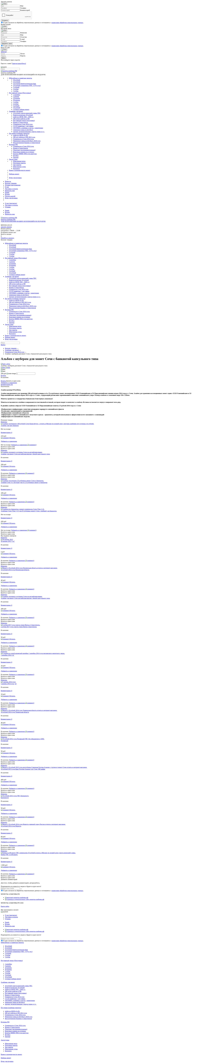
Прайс (7, 192)
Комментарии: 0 (6, 432)
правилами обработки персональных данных (67, 22)
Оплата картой (10, 196)
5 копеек (16, 96)
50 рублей (16, 80)
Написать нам (10, 190)
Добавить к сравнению (9, 383)
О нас (7, 187)
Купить (3, 375)
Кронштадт (5, 798)
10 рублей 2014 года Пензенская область (15, 570)
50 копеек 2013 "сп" (8, 541)
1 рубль (15, 91)
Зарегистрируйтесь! (19, 63)
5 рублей (16, 87)
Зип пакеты (17, 165)
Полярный (4, 741)
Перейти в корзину (7, 238)
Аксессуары (13, 159)
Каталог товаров (11, 183)
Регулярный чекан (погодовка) (24, 120)
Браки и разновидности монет (19, 170)
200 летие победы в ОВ (21, 119)
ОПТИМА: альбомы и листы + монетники (28, 128)
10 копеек (16, 98)
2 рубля (15, 89)
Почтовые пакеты (19, 163)
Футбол (15, 155)
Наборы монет (14, 174)
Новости (8, 181)
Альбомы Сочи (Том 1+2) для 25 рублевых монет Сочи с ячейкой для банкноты (29, 511)
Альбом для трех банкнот (10, 425)
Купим (7, 194)
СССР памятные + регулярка (23, 126)
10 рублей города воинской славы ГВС (27, 113)
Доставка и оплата (11, 189)
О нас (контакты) (11, 203)
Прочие (15, 157)
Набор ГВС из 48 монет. (9, 855)
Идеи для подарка (15, 178)
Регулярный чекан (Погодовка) (20, 93)
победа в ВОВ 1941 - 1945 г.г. (23, 117)
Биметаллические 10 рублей (23, 115)
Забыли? (4, 52)
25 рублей (16, 82)
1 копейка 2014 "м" (7, 655)
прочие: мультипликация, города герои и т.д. (29, 131)
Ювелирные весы (19, 161)
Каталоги (16, 168)
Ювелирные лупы (19, 167)
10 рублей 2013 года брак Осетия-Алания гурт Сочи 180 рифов (23, 769)
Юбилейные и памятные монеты (20, 78)
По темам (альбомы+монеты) (19, 133)
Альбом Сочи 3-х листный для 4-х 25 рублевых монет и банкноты (24, 482)
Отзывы (8, 207)
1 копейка (16, 95)
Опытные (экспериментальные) (24, 150)
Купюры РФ (13, 144)
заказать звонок (6, 227)
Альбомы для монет (16, 111)
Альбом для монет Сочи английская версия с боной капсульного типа (25, 454)
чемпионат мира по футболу (23, 130)
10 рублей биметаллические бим (24, 84)
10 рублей (16, 108)
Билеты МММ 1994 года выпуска (25, 154)
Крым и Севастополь (20, 122)
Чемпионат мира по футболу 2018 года (26, 141)
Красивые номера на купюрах (23, 152)
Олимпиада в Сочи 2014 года (23, 139)
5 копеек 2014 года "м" (9, 684)
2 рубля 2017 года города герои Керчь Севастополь (19, 627)
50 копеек (16, 100)
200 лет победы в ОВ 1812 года (24, 137)
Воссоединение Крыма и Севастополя (26, 143)
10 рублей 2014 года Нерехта (11, 826)
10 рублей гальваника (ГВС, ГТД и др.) (27, 85)
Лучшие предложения (12, 185)
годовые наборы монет (21, 109)
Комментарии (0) (7, 384)
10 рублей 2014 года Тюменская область (15, 712)
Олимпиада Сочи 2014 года (23, 124)
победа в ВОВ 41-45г (20, 135)
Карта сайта (5, 906)
